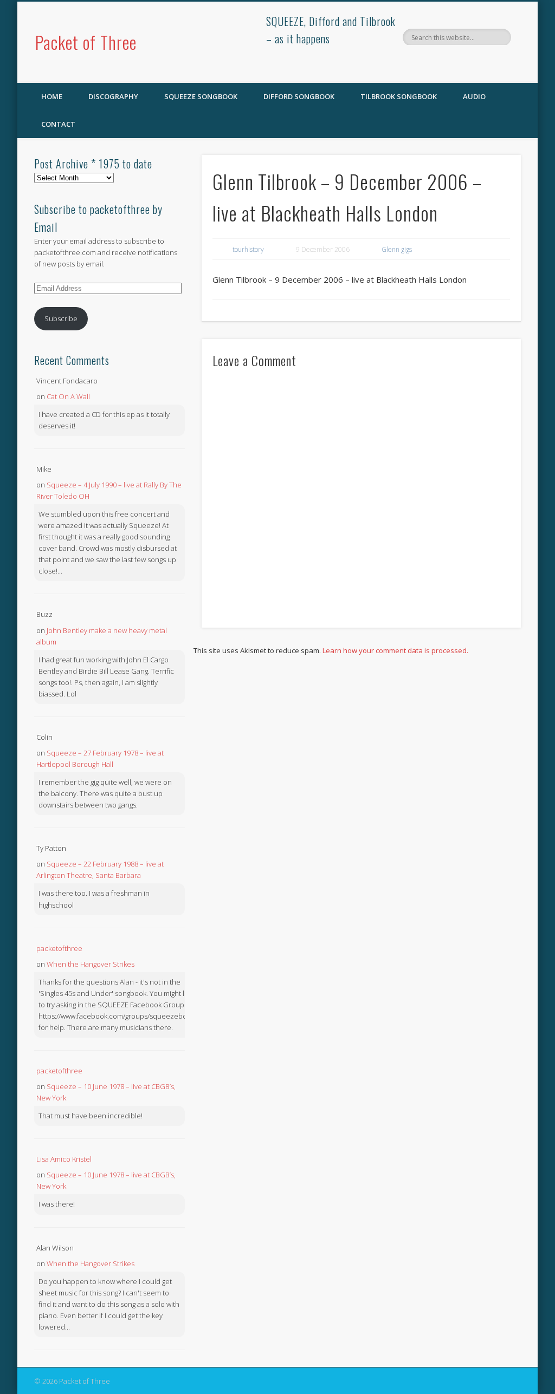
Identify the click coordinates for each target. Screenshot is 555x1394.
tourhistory (248, 249)
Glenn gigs (397, 249)
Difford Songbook (298, 96)
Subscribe (61, 318)
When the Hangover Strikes (90, 964)
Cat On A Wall (68, 396)
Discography (113, 96)
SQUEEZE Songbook (200, 96)
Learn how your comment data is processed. (395, 650)
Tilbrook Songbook (398, 96)
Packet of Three (86, 42)
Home (51, 96)
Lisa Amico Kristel (64, 1159)
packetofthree (59, 948)
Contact (58, 124)
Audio (474, 96)
